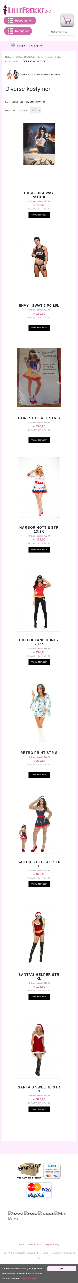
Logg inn (22, 45)
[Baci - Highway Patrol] (39, 144)
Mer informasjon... (30, 1278)
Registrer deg (52, 1244)
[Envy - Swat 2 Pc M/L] (39, 256)
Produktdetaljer (39, 215)
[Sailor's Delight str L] (39, 822)
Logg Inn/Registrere (29, 57)
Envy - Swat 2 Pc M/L (39, 305)
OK (61, 1268)
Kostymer (11, 61)
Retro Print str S (39, 753)
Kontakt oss (35, 1244)
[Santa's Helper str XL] (39, 935)
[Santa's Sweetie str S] (39, 1047)
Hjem (8, 57)
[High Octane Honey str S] (39, 600)
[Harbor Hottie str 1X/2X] (39, 488)
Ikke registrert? (37, 45)
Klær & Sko (54, 57)
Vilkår (22, 1244)
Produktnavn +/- (35, 102)
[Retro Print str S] (39, 712)
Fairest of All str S (39, 418)
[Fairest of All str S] (39, 377)
